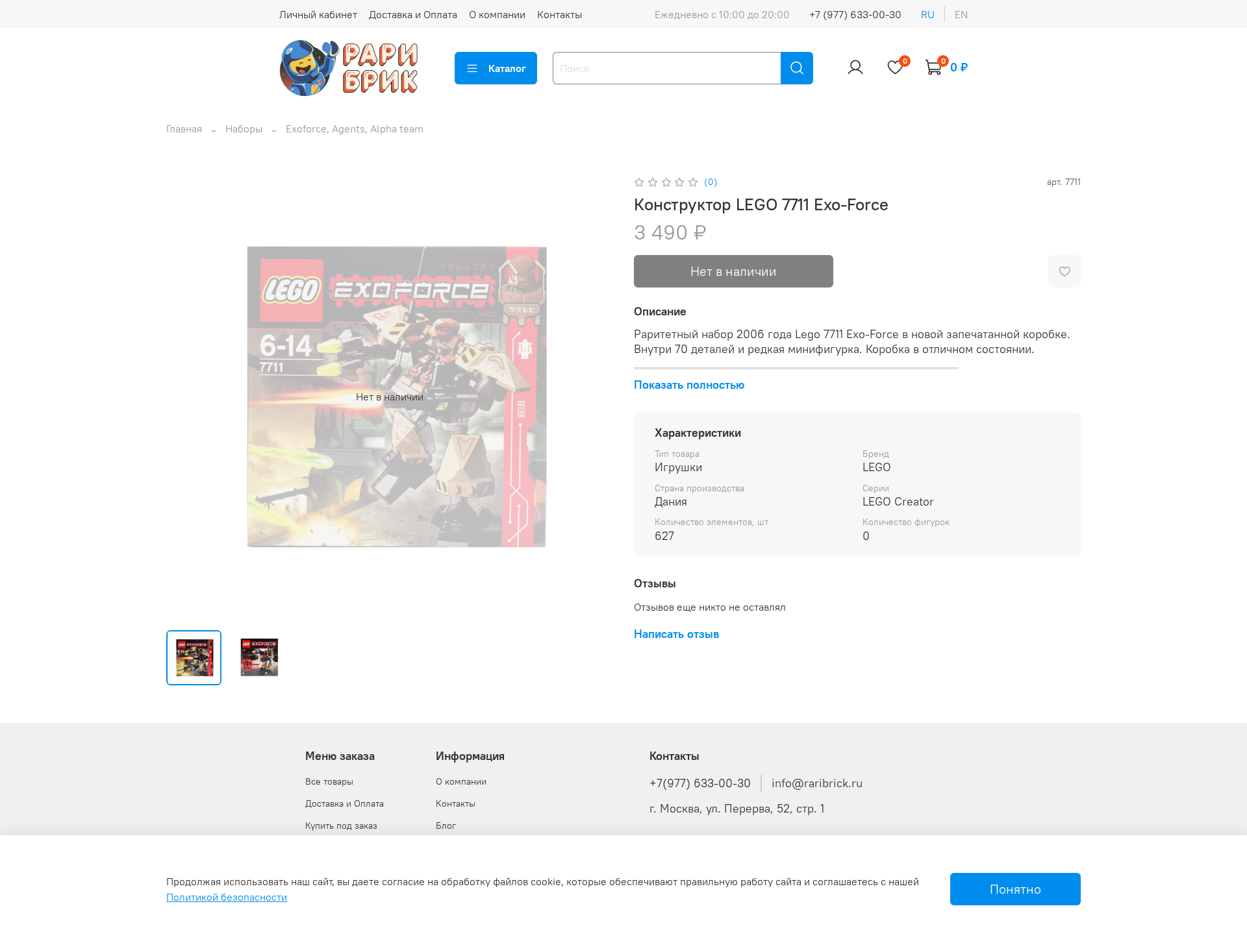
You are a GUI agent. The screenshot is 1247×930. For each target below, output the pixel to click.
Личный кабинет (318, 14)
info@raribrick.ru (817, 783)
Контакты (559, 14)
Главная (184, 128)
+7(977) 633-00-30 (700, 783)
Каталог (507, 68)
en (961, 14)
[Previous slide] (187, 396)
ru (928, 14)
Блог (446, 825)
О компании (497, 14)
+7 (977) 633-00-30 (855, 14)
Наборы (243, 128)
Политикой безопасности (226, 896)
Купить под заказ (341, 825)
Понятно (1015, 889)
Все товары (329, 781)
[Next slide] (592, 396)
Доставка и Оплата (413, 14)
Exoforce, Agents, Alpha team (354, 128)
